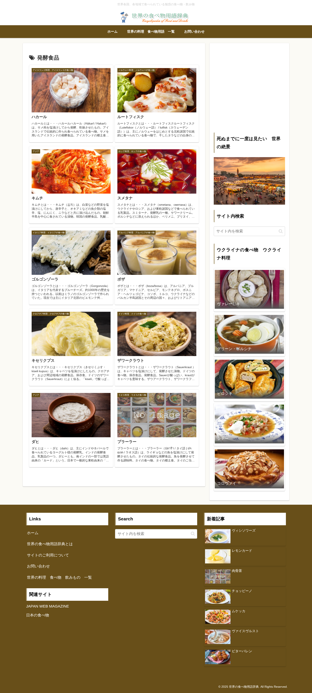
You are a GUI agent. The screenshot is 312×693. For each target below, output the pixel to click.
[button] (280, 231)
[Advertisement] (249, 90)
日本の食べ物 (37, 615)
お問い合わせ (38, 566)
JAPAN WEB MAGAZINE (47, 606)
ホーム (32, 533)
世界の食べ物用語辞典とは (50, 544)
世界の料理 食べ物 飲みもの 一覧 (59, 577)
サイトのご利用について (48, 555)
